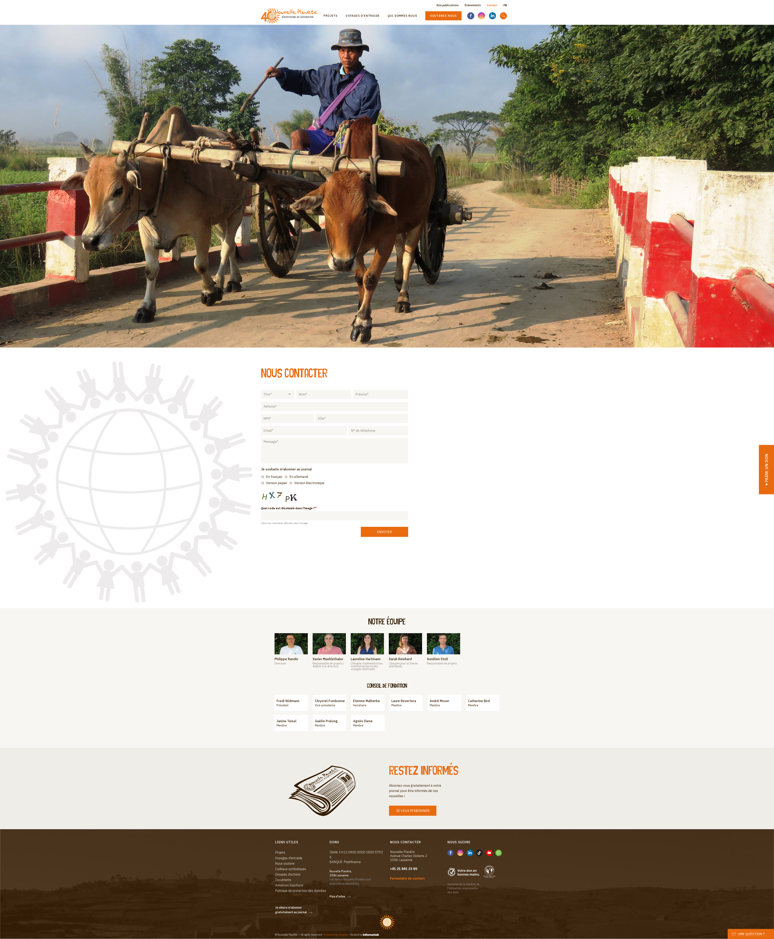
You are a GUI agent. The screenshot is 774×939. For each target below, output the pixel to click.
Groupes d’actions (287, 874)
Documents (283, 880)
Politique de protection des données (300, 891)
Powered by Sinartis (336, 934)
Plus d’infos (337, 896)
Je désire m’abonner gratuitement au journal (291, 910)
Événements (473, 5)
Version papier (276, 483)
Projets (331, 16)
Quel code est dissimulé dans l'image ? (288, 508)
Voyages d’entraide (288, 858)
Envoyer (384, 532)
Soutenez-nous (443, 16)
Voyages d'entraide (363, 16)
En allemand (298, 477)
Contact (492, 5)
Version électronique (309, 483)
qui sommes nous (402, 16)
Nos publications (448, 5)
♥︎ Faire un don (766, 469)
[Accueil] (290, 16)
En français (274, 477)
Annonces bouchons (289, 885)
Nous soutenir (285, 863)
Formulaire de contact (407, 878)
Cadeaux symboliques (290, 869)
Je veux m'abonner (412, 811)
